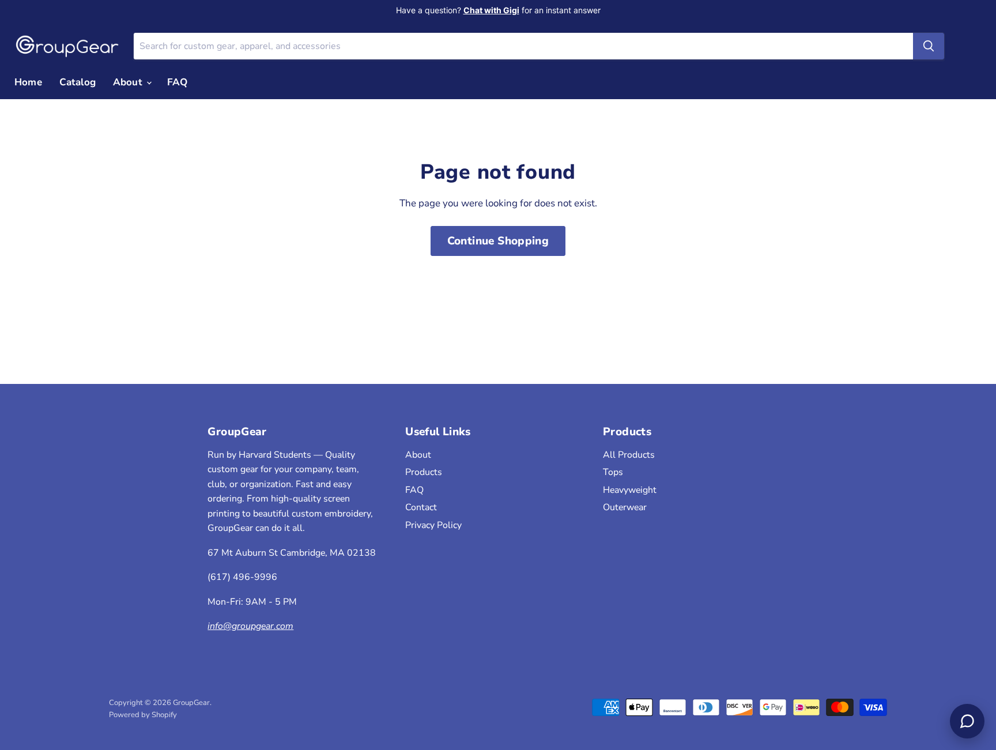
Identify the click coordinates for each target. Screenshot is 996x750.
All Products (629, 455)
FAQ (177, 82)
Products (423, 472)
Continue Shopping (498, 240)
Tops (613, 472)
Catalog (77, 82)
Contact (421, 507)
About (129, 82)
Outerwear (625, 507)
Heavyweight (630, 490)
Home (28, 82)
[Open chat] (967, 721)
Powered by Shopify (143, 715)
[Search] (928, 46)
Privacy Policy (433, 525)
